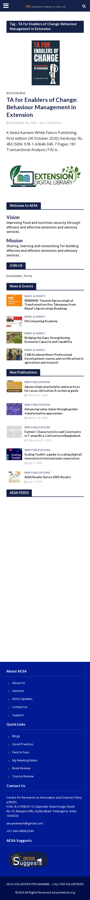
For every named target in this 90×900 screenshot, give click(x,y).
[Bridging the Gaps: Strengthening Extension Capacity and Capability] (14, 337)
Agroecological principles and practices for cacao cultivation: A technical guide (52, 388)
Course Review (22, 776)
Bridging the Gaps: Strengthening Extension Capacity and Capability (48, 340)
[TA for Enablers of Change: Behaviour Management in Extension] (45, 62)
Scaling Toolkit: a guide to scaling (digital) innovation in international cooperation (53, 456)
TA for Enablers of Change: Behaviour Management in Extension (42, 107)
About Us (18, 683)
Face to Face (20, 752)
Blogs (16, 736)
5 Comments (52, 123)
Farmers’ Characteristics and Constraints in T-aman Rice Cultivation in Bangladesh (52, 434)
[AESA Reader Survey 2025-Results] (14, 476)
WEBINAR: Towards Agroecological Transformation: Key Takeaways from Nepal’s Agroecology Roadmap (50, 304)
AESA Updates (22, 699)
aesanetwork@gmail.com (24, 823)
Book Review (15, 93)
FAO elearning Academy (41, 321)
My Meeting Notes (25, 760)
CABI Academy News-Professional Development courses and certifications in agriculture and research (54, 358)
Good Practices (22, 744)
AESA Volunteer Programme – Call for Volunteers (45, 884)
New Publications (37, 382)
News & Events (34, 296)
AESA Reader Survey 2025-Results (47, 477)
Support (18, 715)
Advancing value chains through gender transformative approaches (51, 411)
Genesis (18, 691)
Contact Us (19, 707)
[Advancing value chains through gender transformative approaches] (14, 409)
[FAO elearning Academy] (14, 321)
